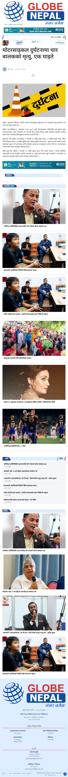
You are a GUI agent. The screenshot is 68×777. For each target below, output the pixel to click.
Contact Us (29, 773)
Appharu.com (52, 775)
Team (10, 773)
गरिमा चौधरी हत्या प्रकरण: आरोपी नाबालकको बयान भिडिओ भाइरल (26, 314)
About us (4, 773)
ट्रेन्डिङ (5, 511)
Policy (23, 773)
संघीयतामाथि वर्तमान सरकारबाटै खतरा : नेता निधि (20, 500)
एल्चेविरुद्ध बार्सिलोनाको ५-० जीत (14, 446)
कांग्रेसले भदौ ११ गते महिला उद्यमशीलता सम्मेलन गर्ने (20, 471)
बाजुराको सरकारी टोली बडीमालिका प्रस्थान (17, 358)
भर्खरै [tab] (6, 458)
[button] (64, 37)
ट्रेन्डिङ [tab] (61, 458)
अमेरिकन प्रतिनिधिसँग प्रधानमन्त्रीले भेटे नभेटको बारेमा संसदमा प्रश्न (25, 226)
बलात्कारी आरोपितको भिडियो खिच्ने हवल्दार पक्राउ (20, 270)
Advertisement (17, 773)
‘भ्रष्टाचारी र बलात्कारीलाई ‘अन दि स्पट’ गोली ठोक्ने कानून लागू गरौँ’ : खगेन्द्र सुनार (30, 478)
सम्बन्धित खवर (8, 186)
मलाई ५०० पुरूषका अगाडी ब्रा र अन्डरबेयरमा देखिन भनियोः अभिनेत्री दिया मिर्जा (29, 402)
